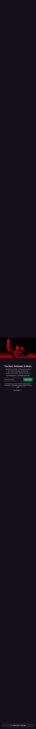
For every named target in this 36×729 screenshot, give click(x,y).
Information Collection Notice (19, 385)
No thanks (17, 390)
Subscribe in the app (19, 725)
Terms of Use (26, 383)
